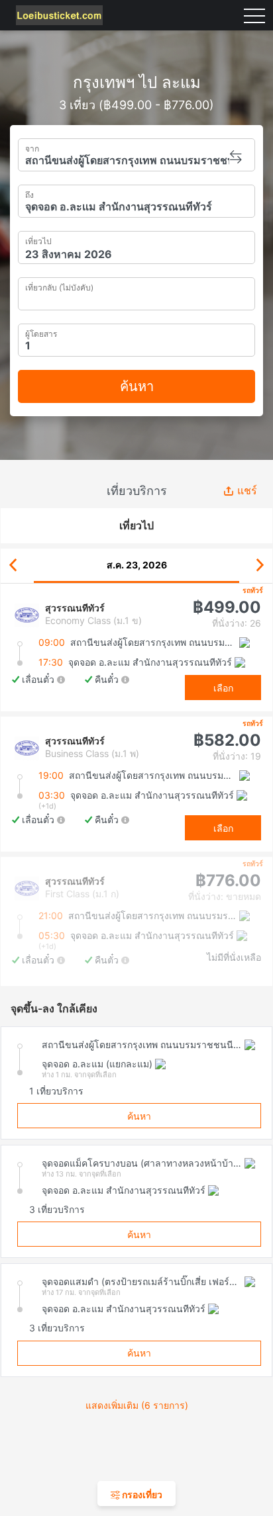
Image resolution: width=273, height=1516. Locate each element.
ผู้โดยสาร (41, 332)
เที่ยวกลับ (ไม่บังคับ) (59, 286)
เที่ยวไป (38, 240)
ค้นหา (137, 386)
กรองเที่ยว (141, 1494)
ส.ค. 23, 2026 (137, 564)
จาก (32, 147)
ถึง (29, 193)
